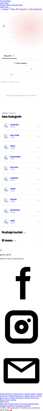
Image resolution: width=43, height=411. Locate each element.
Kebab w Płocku (36, 394)
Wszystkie (9, 56)
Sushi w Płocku (10, 400)
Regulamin (27, 406)
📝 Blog (30, 9)
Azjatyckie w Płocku (7, 396)
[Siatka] (11, 68)
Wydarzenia (14, 5)
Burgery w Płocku (12, 394)
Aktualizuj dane (33, 404)
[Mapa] (11, 74)
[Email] (21, 392)
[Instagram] (21, 348)
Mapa (8, 5)
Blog (20, 5)
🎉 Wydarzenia (21, 9)
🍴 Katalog (4, 9)
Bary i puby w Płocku (7, 398)
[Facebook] (21, 304)
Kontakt (11, 404)
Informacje (3, 406)
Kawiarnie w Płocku (23, 398)
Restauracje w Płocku (22, 396)
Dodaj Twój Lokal (20, 404)
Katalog (3, 5)
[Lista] (31, 68)
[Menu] (10, 7)
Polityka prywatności (15, 406)
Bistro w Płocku (36, 396)
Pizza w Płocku (24, 394)
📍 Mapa (12, 9)
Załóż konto (4, 7)
